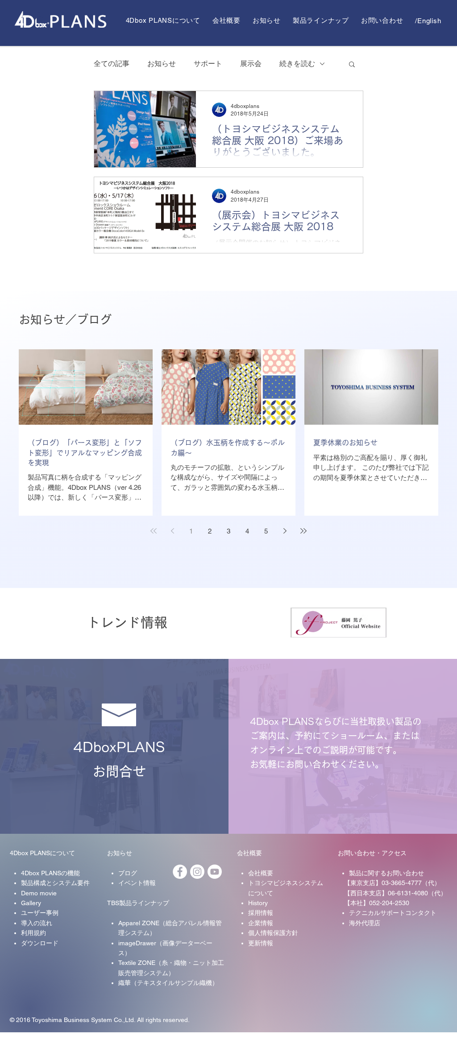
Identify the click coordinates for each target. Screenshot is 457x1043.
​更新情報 (260, 943)
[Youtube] (215, 872)
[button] (352, 65)
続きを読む (297, 63)
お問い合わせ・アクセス (372, 853)
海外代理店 (364, 923)
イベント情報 (137, 882)
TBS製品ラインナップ (138, 902)
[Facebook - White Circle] (180, 872)
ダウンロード (39, 943)
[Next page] (285, 531)
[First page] (153, 531)
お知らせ (161, 63)
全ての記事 (111, 63)
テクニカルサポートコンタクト (392, 912)
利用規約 (33, 932)
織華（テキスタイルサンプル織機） (168, 982)
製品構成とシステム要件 (55, 882)
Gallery (31, 902)
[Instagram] (197, 872)
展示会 (251, 63)
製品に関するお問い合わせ (386, 873)
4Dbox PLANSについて (42, 853)
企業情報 (260, 923)
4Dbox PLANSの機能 (50, 873)
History (258, 902)
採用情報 (260, 912)
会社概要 (249, 853)
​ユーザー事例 (39, 912)
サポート (208, 63)
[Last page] (303, 531)
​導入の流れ (36, 923)
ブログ (127, 873)
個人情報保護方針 (273, 932)
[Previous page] (172, 531)
